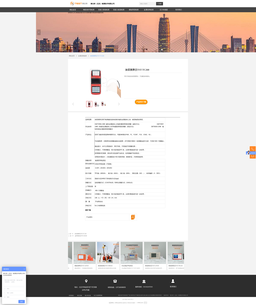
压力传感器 (164, 10)
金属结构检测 (82, 56)
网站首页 (72, 56)
